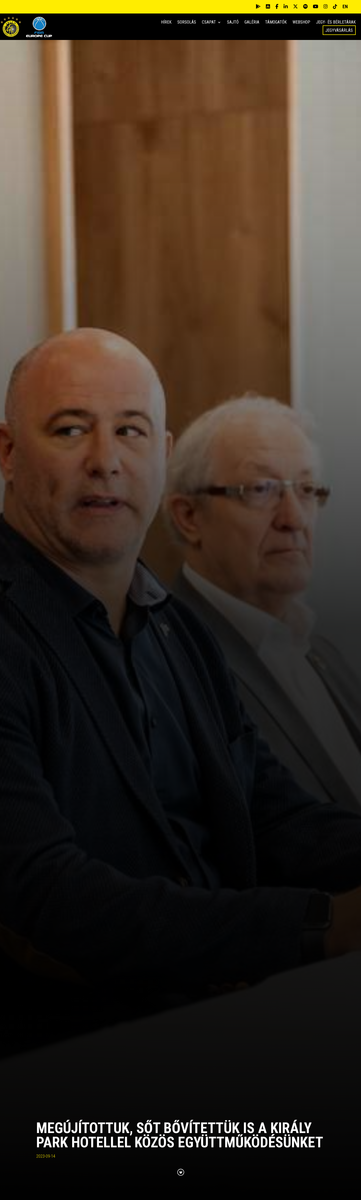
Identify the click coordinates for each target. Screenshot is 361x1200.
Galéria (251, 22)
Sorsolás (186, 22)
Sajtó (233, 22)
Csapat (209, 22)
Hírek (166, 22)
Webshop (301, 22)
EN (345, 6)
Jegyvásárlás (339, 30)
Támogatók (276, 22)
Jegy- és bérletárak (336, 22)
